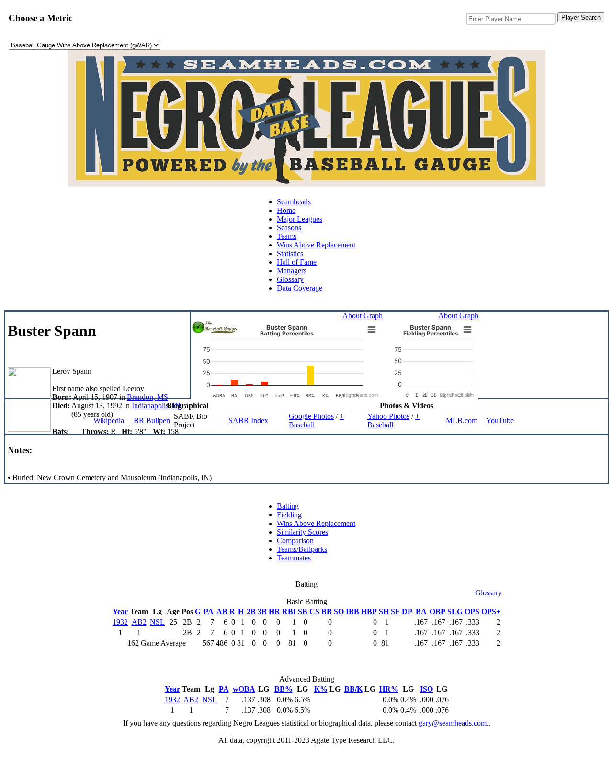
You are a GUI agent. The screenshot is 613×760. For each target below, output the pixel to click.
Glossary (290, 279)
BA (421, 611)
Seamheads (294, 202)
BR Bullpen (152, 420)
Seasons (289, 228)
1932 (120, 622)
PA (209, 611)
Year (120, 611)
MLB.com (461, 420)
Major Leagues (299, 219)
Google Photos (311, 416)
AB (221, 611)
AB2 (139, 622)
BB (326, 611)
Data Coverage (299, 288)
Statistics (290, 253)
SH (384, 611)
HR (274, 611)
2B (251, 611)
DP (407, 611)
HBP (369, 611)
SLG (455, 611)
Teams (286, 236)
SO (339, 611)
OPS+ (490, 611)
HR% (388, 689)
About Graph (362, 316)
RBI (289, 611)
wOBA (244, 689)
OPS (472, 611)
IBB (352, 611)
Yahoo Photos (388, 416)
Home (286, 210)
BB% (283, 689)
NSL (157, 622)
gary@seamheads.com (453, 723)
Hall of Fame (297, 262)
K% (321, 689)
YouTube (500, 420)
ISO (426, 689)
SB (302, 611)
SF (395, 611)
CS (314, 611)
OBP (437, 611)
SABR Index (248, 420)
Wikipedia (108, 420)
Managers (291, 271)
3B (262, 611)
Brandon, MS (147, 397)
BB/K (353, 689)
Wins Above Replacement (316, 245)
